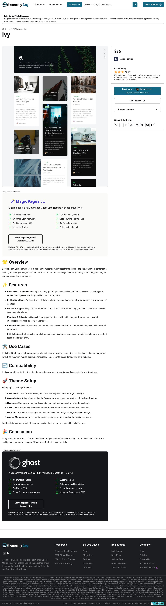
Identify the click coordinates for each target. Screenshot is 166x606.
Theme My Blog (20, 603)
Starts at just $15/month (26, 504)
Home (7, 29)
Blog (142, 551)
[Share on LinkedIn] (127, 125)
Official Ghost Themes (65, 559)
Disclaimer (107, 603)
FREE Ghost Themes (64, 555)
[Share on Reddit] (132, 125)
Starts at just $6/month (25, 239)
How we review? (130, 79)
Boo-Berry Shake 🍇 (149, 567)
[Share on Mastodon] (137, 125)
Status (146, 603)
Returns (138, 603)
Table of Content (119, 567)
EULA (124, 603)
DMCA (130, 603)
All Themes (17, 29)
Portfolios (87, 567)
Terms (73, 603)
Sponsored (82, 603)
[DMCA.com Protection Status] (157, 603)
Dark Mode (116, 555)
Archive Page (117, 559)
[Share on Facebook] (121, 125)
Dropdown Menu (119, 563)
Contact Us (145, 559)
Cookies (116, 603)
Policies (143, 555)
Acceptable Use (94, 603)
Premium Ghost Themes (66, 551)
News (85, 551)
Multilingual (116, 551)
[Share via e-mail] (153, 125)
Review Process (147, 563)
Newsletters (88, 563)
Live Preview (135, 101)
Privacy (66, 603)
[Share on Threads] (142, 125)
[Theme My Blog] (15, 4)
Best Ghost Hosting (63, 563)
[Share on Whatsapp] (147, 125)
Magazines (88, 555)
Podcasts (87, 559)
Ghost (37, 603)
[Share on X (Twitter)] (116, 125)
